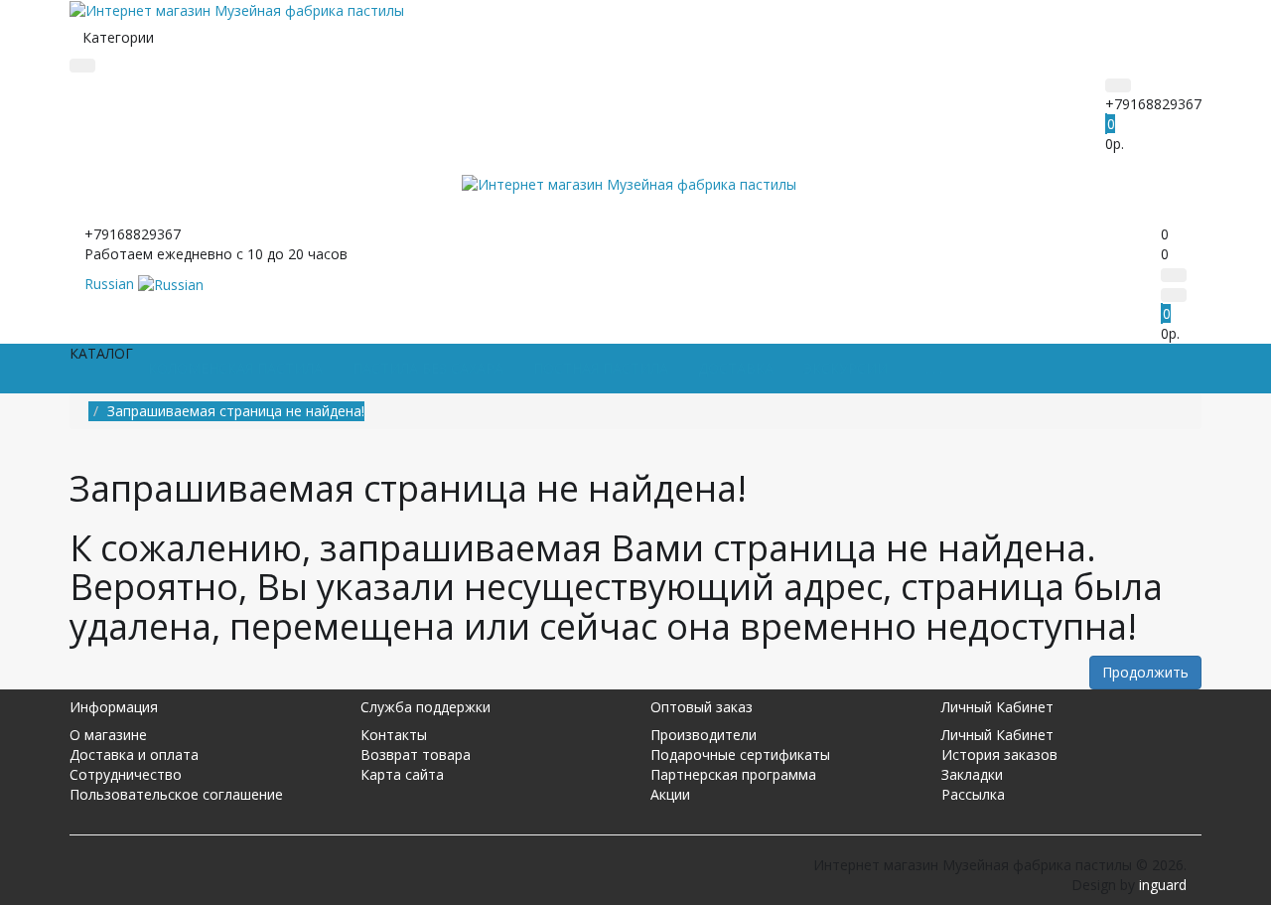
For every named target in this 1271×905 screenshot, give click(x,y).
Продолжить (1145, 672)
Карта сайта (402, 774)
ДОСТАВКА (736, 368)
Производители (703, 734)
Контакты (393, 734)
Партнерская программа (733, 774)
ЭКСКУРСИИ (845, 368)
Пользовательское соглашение (176, 794)
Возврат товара (415, 754)
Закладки (972, 774)
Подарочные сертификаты (740, 754)
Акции (670, 794)
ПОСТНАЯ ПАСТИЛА (600, 368)
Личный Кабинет (997, 734)
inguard (1163, 884)
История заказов (999, 754)
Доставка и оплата (134, 754)
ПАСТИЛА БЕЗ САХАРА (428, 368)
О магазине (108, 734)
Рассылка (973, 794)
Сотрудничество (126, 774)
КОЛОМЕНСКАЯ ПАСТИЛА (235, 368)
